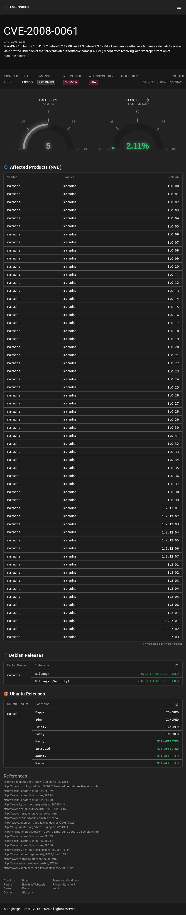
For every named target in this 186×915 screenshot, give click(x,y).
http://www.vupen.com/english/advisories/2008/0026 (39, 822)
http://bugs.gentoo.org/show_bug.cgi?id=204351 (36, 781)
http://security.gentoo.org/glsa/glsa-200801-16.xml (37, 804)
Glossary (27, 892)
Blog (25, 880)
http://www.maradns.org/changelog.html (31, 813)
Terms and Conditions (66, 880)
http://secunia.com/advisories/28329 (28, 791)
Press (25, 888)
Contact (8, 892)
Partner (8, 884)
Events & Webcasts (33, 884)
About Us (9, 880)
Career (8, 888)
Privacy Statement (64, 884)
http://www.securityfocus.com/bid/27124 (31, 818)
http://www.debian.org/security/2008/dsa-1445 (35, 809)
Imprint (57, 888)
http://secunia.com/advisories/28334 (28, 795)
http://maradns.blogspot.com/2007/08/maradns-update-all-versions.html (52, 786)
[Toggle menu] (178, 7)
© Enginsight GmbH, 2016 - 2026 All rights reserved (39, 909)
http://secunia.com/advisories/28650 (28, 800)
